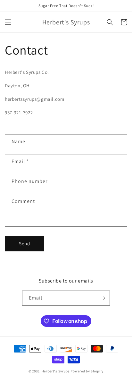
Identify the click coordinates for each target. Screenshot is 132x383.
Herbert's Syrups (56, 371)
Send (24, 243)
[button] (8, 22)
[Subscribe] (102, 298)
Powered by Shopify (86, 371)
